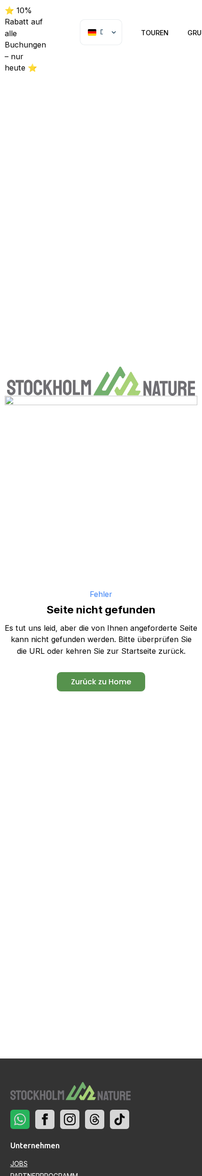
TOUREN (155, 33)
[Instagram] (69, 1119)
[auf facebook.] (44, 1119)
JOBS (19, 1164)
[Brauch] (20, 1119)
